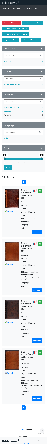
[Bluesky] (29, 3)
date (23, 148)
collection (23, 48)
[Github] (41, 3)
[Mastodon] (33, 3)
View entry (37, 232)
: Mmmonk (31, 40)
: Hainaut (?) (32, 23)
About (21, 429)
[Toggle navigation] (5, 13)
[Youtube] (37, 3)
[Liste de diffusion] (21, 3)
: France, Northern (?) (15, 28)
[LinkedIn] (25, 3)
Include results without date (16, 163)
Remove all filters (11, 23)
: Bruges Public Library (15, 34)
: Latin (10, 40)
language (23, 125)
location (23, 94)
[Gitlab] (45, 3)
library (23, 71)
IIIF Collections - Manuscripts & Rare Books (20, 8)
